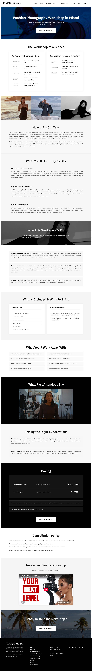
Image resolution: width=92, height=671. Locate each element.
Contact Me (32, 649)
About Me (32, 647)
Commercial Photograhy (35, 653)
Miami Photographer (15, 654)
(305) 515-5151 (54, 647)
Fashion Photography (35, 656)
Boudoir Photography (35, 658)
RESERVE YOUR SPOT (46, 30)
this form (40, 509)
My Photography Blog (35, 651)
